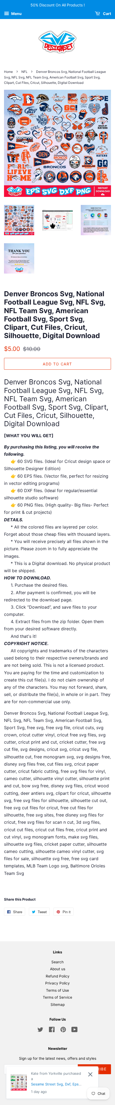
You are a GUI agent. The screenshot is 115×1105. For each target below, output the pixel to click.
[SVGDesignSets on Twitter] (40, 1030)
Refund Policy (58, 976)
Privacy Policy (57, 983)
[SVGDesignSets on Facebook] (52, 1030)
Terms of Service (57, 997)
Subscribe (94, 1069)
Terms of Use (57, 990)
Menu (16, 13)
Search (57, 962)
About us (57, 969)
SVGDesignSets (74, 1085)
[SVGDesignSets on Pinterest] (63, 1030)
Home (8, 72)
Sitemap (58, 1004)
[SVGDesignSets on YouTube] (74, 1030)
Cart (106, 13)
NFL (24, 72)
